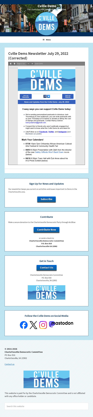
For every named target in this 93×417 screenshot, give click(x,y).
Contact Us (46, 267)
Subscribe (46, 199)
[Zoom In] (32, 63)
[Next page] (14, 63)
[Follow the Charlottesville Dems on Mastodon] (61, 326)
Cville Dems (47, 6)
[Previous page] (10, 63)
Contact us (9, 364)
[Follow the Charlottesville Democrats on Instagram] (43, 328)
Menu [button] (48, 39)
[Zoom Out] (28, 63)
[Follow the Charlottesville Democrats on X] (33, 328)
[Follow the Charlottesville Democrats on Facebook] (24, 328)
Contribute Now (46, 229)
